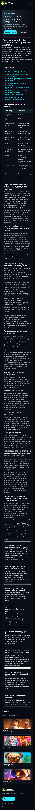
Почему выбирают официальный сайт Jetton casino (18, 80)
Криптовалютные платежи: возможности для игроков (14, 94)
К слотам (23, 32)
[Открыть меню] (31, 3)
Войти (20, 799)
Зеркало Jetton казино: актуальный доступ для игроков (17, 75)
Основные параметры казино (15, 72)
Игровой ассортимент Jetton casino (17, 90)
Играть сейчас (9, 799)
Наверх (4, 807)
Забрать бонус (10, 32)
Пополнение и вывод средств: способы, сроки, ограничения (15, 98)
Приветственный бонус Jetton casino (17, 88)
